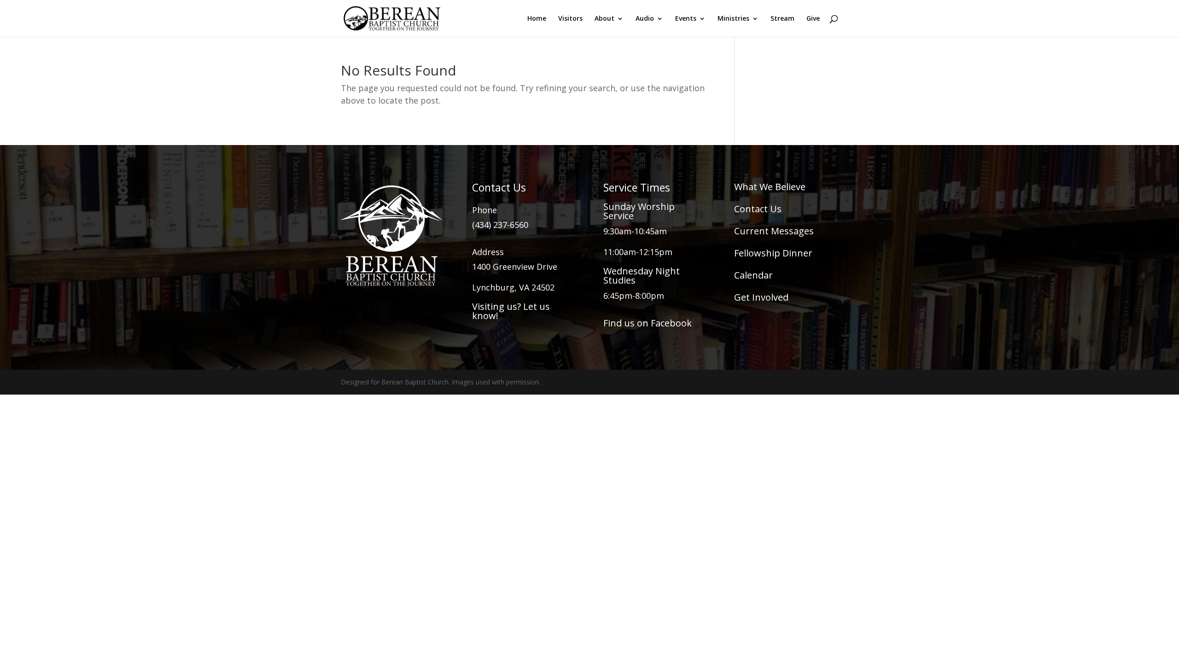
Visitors (570, 19)
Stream (782, 19)
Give (813, 19)
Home (536, 19)
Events (685, 19)
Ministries (733, 19)
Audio (645, 19)
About (604, 19)
